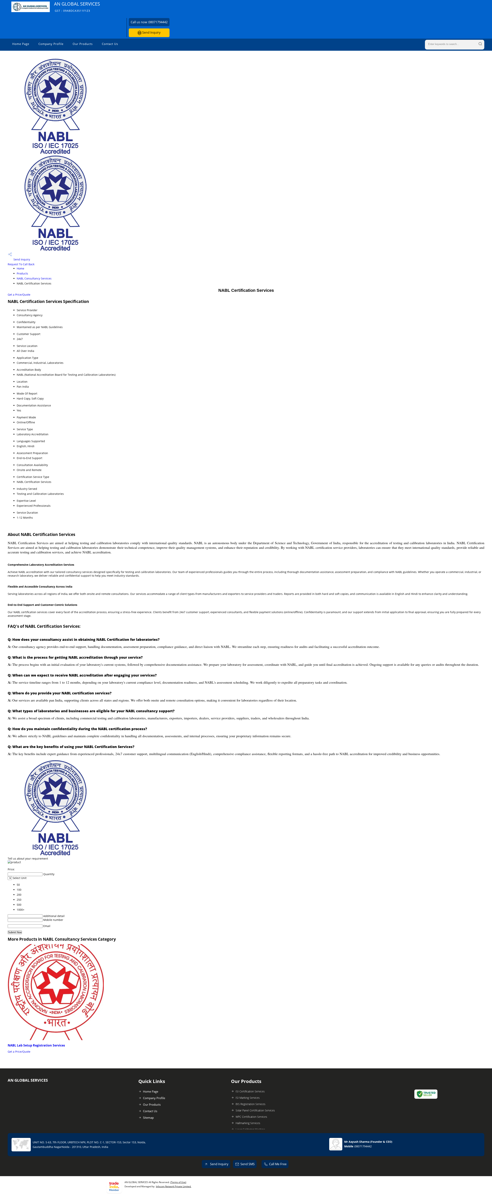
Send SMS (247, 1164)
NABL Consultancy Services (34, 278)
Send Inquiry (150, 32)
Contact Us (110, 44)
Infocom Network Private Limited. (173, 1186)
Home (20, 268)
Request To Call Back (21, 264)
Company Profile (50, 44)
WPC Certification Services (251, 1117)
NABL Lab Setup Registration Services (36, 1045)
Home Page (20, 44)
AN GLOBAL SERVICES (77, 6)
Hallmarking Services (248, 1123)
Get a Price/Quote (19, 294)
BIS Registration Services (250, 1104)
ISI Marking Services (248, 1097)
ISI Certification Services (250, 1091)
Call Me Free (278, 1164)
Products (22, 273)
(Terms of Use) (178, 1182)
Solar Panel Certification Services (255, 1110)
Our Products (83, 44)
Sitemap (148, 1117)
